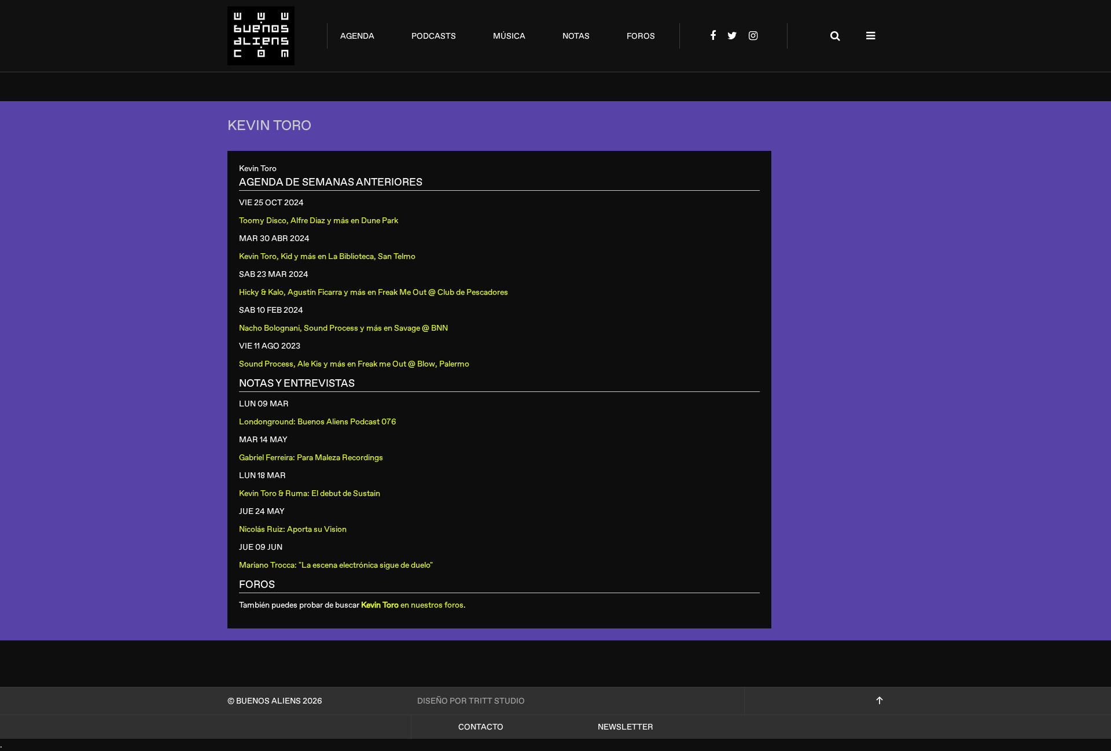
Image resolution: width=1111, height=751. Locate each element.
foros (641, 36)
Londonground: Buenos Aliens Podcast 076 (317, 422)
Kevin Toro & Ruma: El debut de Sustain (309, 493)
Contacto (480, 727)
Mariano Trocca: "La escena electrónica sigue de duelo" (336, 565)
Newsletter (625, 727)
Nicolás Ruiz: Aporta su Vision (293, 529)
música (509, 36)
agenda (357, 36)
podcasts (433, 36)
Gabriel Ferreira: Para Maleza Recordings (311, 458)
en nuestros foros (412, 605)
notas (576, 36)
